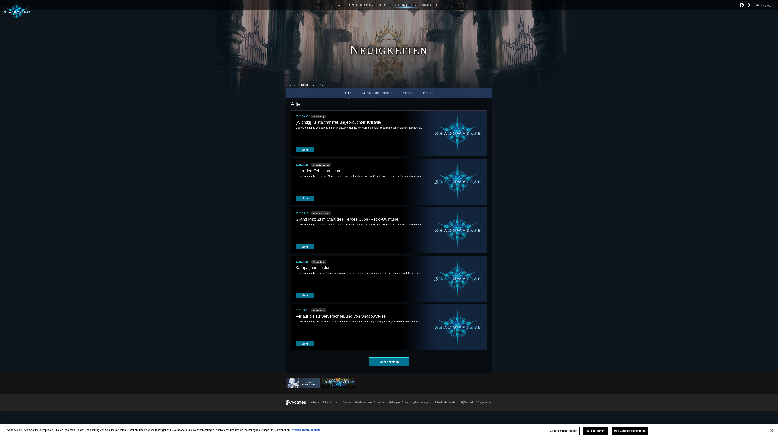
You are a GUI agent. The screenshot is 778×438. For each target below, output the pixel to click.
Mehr (304, 149)
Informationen (330, 402)
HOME (289, 85)
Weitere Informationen (306, 430)
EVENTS (407, 93)
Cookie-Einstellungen (563, 430)
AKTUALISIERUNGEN (376, 93)
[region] (389, 431)
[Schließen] (771, 430)
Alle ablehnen (596, 430)
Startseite (314, 402)
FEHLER (428, 93)
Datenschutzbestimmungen (357, 402)
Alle (348, 93)
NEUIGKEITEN (306, 85)
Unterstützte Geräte (444, 402)
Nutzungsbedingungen (417, 402)
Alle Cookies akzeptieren (630, 430)
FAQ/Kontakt (466, 402)
